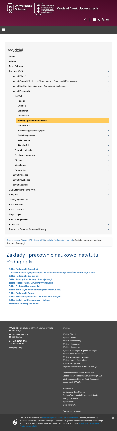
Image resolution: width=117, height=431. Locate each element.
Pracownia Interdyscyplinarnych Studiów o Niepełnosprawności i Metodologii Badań (53, 272)
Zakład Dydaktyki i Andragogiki (24, 286)
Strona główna (13, 240)
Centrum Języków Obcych (74, 392)
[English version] (107, 19)
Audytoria (13, 194)
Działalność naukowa (25, 155)
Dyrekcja (22, 105)
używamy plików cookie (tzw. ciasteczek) (60, 418)
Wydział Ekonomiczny (72, 341)
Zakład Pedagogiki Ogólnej (22, 293)
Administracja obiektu (19, 219)
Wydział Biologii (69, 334)
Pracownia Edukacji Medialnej (24, 303)
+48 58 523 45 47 (16, 344)
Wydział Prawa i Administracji (75, 360)
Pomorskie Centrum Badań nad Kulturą (27, 229)
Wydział (26, 240)
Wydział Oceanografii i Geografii (76, 357)
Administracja (24, 125)
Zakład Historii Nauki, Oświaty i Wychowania (31, 283)
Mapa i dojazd (15, 214)
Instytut (18, 96)
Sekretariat (23, 111)
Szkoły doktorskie (70, 398)
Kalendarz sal (24, 140)
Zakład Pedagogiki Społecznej (24, 276)
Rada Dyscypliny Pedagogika (31, 130)
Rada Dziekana (16, 209)
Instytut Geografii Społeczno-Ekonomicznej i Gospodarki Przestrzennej (45, 81)
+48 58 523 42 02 (20, 341)
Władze (12, 61)
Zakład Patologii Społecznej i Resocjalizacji (30, 279)
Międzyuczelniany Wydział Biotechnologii (80, 366)
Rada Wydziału (16, 204)
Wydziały (66, 328)
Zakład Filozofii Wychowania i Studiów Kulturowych (34, 296)
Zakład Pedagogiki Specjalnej (23, 269)
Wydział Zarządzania (71, 363)
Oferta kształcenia (23, 150)
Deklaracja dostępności (72, 411)
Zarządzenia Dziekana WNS (22, 190)
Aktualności (23, 145)
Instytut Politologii (20, 175)
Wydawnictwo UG (70, 402)
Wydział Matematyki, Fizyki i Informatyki (80, 350)
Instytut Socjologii (20, 185)
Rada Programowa (26, 135)
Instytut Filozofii (19, 76)
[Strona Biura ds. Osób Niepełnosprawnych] (103, 19)
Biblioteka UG (68, 389)
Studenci (19, 160)
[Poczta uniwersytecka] (94, 19)
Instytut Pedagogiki (21, 91)
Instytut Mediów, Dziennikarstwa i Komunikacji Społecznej (39, 86)
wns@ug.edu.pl (16, 348)
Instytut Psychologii (21, 180)
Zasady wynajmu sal (18, 199)
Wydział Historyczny (71, 347)
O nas (12, 56)
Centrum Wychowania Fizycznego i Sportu (80, 395)
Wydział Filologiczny (71, 344)
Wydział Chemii (69, 338)
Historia (21, 101)
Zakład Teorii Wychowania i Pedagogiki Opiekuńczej (34, 289)
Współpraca (20, 165)
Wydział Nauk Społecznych (77, 8)
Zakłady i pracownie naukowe (32, 120)
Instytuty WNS (16, 71)
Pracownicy (23, 115)
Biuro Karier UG (69, 405)
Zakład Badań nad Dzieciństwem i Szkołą (29, 300)
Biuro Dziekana (16, 66)
